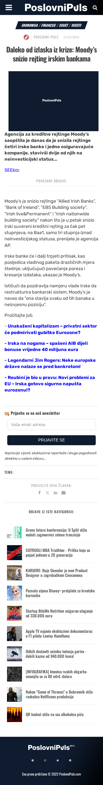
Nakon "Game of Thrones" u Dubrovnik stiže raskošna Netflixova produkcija (59, 694)
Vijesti (76, 25)
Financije (48, 25)
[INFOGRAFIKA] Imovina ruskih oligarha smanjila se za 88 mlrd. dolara (56, 674)
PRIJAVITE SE (51, 440)
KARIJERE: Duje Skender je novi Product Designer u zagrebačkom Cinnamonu (57, 572)
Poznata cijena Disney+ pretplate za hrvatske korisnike (60, 593)
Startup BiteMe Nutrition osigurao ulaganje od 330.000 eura (59, 613)
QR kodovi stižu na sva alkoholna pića (55, 714)
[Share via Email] (64, 493)
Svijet (63, 25)
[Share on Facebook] (40, 493)
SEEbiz (11, 170)
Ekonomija (30, 25)
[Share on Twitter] (48, 493)
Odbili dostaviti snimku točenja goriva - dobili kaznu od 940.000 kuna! (56, 653)
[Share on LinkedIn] (56, 493)
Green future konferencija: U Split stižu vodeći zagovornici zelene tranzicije (56, 532)
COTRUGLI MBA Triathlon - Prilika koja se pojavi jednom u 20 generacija (58, 552)
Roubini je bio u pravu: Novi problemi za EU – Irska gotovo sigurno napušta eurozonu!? (49, 384)
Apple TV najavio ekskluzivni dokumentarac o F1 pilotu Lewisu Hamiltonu (59, 633)
